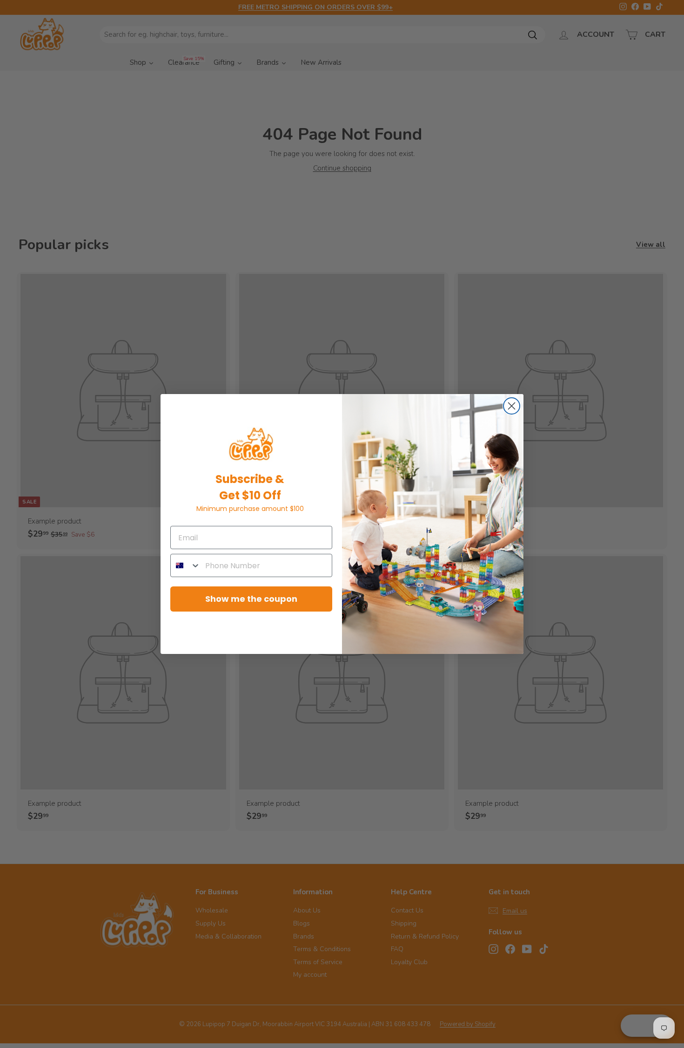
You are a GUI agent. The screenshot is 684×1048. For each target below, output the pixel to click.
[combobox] (186, 565)
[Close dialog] (511, 406)
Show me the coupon (251, 599)
